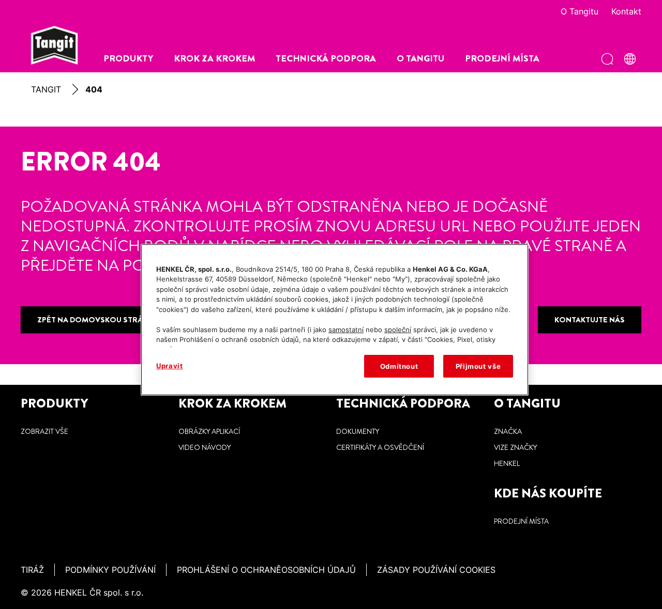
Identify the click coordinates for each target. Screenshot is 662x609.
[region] (335, 320)
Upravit (169, 366)
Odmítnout (399, 366)
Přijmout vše (478, 366)
